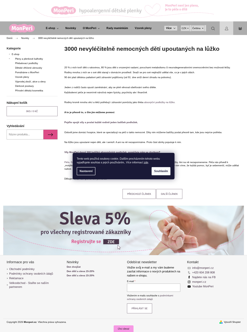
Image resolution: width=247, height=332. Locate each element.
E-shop (15, 54)
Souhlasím (161, 171)
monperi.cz (199, 281)
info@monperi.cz (203, 268)
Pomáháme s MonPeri (27, 72)
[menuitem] (52, 28)
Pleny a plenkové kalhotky (29, 58)
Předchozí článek (139, 194)
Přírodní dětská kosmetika (29, 90)
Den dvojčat (74, 267)
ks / (32, 111)
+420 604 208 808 (203, 272)
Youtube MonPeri (203, 286)
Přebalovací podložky (26, 63)
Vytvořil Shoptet (232, 322)
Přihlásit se (140, 308)
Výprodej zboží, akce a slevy (30, 81)
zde (146, 162)
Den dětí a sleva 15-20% (80, 271)
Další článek (169, 194)
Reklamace (16, 278)
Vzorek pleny (22, 77)
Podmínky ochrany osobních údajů (31, 273)
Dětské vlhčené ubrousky (28, 67)
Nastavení (86, 171)
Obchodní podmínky (22, 269)
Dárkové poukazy (24, 86)
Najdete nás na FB (204, 277)
